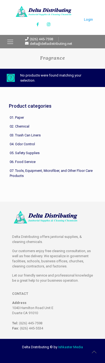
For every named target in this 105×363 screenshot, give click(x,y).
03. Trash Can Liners (25, 135)
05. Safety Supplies (25, 153)
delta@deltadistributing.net (51, 44)
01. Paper (17, 117)
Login (88, 19)
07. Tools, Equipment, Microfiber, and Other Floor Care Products (51, 173)
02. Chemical (19, 126)
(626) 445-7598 (41, 39)
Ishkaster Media (70, 347)
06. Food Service (23, 162)
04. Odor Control (22, 144)
